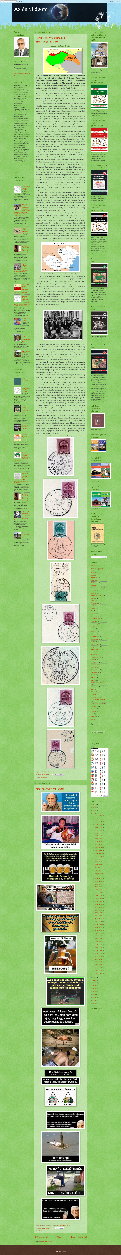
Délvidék (93, 590)
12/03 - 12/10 (98, 827)
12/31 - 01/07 (98, 816)
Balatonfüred (94, 577)
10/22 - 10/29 (98, 842)
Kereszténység (95, 639)
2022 (94, 977)
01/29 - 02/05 (98, 962)
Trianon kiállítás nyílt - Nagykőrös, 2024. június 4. (25, 230)
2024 (94, 810)
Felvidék (93, 608)
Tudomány (94, 709)
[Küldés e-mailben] (56, 775)
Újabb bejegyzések (41, 1237)
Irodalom (93, 631)
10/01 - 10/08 (98, 850)
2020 (94, 983)
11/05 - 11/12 (98, 836)
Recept (93, 680)
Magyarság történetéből (97, 649)
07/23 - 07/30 (98, 890)
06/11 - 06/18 (98, 907)
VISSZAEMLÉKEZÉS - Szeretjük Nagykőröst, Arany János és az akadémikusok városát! (22, 288)
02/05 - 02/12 (98, 959)
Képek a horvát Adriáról (26, 351)
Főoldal (59, 1237)
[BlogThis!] (57, 775)
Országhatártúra (95, 670)
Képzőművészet (95, 636)
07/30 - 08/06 (98, 887)
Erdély (92, 606)
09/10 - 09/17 (98, 859)
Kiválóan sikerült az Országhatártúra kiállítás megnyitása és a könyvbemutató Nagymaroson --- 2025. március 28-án (22, 300)
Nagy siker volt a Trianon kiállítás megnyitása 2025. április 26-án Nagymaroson (22, 267)
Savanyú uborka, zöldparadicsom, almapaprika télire (26, 338)
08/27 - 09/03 (98, 865)
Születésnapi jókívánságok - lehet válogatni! (26, 426)
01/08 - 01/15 (98, 970)
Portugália (93, 677)
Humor (42, 1231)
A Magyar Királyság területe (24, 436)
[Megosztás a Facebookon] (61, 775)
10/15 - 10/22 (98, 844)
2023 (94, 813)
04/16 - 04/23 (98, 930)
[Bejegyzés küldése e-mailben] (52, 774)
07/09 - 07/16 (98, 895)
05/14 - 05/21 (98, 918)
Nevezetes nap (94, 662)
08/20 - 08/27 (98, 878)
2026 (94, 805)
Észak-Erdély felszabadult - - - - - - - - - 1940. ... (100, 868)
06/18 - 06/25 (98, 904)
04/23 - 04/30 (98, 927)
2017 (94, 991)
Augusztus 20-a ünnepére (26, 319)
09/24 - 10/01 (98, 853)
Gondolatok (94, 613)
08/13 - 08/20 (98, 881)
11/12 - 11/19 (98, 833)
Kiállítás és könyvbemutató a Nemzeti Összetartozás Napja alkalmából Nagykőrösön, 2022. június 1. (22, 477)
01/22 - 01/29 (98, 965)
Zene (92, 719)
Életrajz (93, 598)
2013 (94, 1000)
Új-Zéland (93, 711)
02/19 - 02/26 (98, 953)
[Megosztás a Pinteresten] (63, 775)
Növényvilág (94, 667)
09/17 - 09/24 (98, 856)
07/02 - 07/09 (98, 898)
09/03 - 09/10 (98, 862)
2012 (94, 1003)
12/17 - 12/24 (98, 821)
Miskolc (93, 652)
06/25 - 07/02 (98, 901)
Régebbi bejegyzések (79, 1237)
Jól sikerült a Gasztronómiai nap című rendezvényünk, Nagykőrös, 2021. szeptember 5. (22, 456)
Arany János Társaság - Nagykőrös (97, 569)
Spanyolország (95, 687)
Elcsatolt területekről (96, 595)
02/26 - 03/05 (98, 950)
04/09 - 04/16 (98, 933)
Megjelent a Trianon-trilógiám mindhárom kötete (25, 409)
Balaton (93, 575)
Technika (93, 694)
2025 (94, 807)
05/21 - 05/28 (98, 916)
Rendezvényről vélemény (97, 683)
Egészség (93, 593)
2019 (94, 986)
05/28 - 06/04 (98, 913)
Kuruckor (93, 641)
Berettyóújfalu (95, 583)
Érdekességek (94, 603)
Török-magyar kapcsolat (97, 704)
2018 (94, 989)
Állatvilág (93, 566)
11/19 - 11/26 (98, 830)
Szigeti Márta (94, 692)
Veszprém (93, 716)
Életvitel (93, 601)
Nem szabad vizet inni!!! (50, 789)
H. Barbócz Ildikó (95, 618)
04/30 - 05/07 (98, 924)
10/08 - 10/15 (98, 847)
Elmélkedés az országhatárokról (26, 534)
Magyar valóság (95, 647)
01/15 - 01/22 (98, 968)
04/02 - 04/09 (98, 936)
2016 (94, 994)
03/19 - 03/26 (98, 942)
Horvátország (94, 624)
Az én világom (31, 8)
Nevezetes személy (96, 665)
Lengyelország (95, 644)
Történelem (44, 777)
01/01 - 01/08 (98, 973)
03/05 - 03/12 (98, 947)
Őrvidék (93, 675)
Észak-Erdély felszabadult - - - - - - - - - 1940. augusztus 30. (58, 39)
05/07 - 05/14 (98, 921)
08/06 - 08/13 (98, 884)
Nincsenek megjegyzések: (43, 774)
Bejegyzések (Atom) (46, 1241)
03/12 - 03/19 (98, 944)
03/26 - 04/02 (98, 939)
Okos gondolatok (25, 379)
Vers (92, 714)
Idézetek (93, 629)
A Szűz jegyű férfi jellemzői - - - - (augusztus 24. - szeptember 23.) (22, 516)
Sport (92, 689)
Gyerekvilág (94, 616)
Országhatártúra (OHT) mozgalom (26, 188)
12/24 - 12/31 (98, 818)
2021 (94, 980)
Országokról (94, 672)
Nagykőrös (94, 654)
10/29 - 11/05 (98, 839)
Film (92, 611)
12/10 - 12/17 (98, 824)
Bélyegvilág (94, 580)
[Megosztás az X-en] (59, 775)
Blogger (64, 1251)
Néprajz (93, 659)
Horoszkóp (94, 621)
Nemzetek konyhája (96, 657)
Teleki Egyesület (95, 697)
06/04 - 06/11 (98, 910)
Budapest (93, 585)
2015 (94, 997)
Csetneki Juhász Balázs (97, 588)
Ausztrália (93, 572)
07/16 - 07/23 (98, 893)
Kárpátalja (93, 634)
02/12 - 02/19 (98, 956)
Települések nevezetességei (98, 699)
